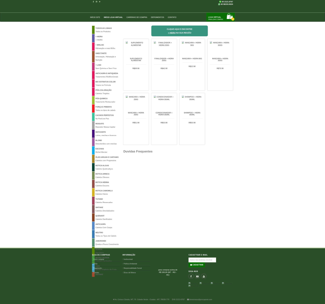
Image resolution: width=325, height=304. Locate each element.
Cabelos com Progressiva (107, 158)
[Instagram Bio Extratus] (96, 2)
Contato (96, 273)
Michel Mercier (101, 150)
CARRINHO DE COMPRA (137, 17)
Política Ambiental (130, 264)
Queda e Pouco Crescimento (107, 242)
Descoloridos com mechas (106, 142)
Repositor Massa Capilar (105, 125)
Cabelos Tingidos (103, 91)
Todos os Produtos (103, 29)
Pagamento (97, 268)
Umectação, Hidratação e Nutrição (105, 56)
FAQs (95, 264)
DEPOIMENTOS (157, 17)
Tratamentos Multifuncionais (106, 75)
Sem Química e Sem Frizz (106, 66)
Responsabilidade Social (133, 268)
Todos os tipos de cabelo (105, 108)
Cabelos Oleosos (102, 175)
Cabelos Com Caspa (103, 225)
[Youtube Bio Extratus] (99, 2)
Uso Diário (99, 251)
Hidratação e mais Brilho (105, 46)
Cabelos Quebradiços (104, 167)
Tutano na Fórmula (105, 83)
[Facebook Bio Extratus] (93, 2)
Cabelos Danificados (103, 217)
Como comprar (98, 259)
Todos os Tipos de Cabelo (105, 234)
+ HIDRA (99, 38)
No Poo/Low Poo (104, 117)
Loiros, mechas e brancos (105, 133)
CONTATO (172, 17)
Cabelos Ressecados (103, 200)
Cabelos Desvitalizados (104, 209)
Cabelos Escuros (102, 184)
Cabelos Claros (104, 192)
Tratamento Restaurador (105, 100)
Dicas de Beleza (130, 273)
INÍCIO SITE (95, 17)
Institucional (128, 259)
